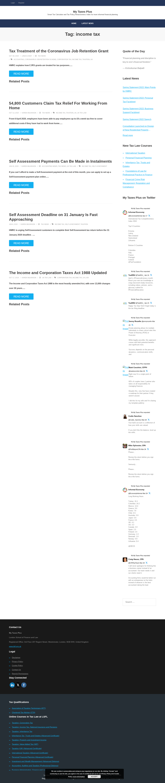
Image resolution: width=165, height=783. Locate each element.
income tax (77, 59)
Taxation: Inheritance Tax (22, 731)
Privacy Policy (17, 661)
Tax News (42, 56)
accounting (19, 59)
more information (79, 777)
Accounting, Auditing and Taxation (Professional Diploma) (35, 766)
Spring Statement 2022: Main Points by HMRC (139, 89)
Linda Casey (27, 56)
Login (13, 3)
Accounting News (49, 166)
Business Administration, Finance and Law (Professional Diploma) (38, 770)
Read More (21, 73)
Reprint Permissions (20, 674)
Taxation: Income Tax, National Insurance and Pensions (34, 727)
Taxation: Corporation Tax (22, 723)
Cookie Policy (17, 665)
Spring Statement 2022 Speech (137, 119)
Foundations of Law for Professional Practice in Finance (137, 173)
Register (21, 3)
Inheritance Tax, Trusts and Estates (136, 164)
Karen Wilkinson (29, 113)
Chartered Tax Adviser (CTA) (23, 712)
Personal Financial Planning (139, 158)
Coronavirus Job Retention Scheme (40, 59)
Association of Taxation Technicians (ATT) (29, 708)
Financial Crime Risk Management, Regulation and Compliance (136, 183)
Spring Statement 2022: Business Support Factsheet (138, 110)
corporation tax (64, 59)
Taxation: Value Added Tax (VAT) (25, 744)
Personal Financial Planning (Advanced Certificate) (32, 757)
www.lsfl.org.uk (15, 646)
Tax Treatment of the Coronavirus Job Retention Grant (58, 51)
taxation (86, 59)
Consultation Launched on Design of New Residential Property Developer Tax (138, 128)
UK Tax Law (71, 166)
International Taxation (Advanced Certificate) (30, 753)
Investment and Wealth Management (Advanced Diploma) (35, 761)
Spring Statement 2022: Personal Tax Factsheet (138, 100)
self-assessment (99, 166)
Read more (128, 135)
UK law (86, 278)
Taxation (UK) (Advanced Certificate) (27, 748)
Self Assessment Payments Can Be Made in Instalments (60, 161)
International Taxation (135, 153)
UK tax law (81, 113)
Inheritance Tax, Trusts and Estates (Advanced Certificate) (35, 736)
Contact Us (16, 670)
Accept (94, 776)
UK (91, 59)
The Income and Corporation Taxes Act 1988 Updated (58, 273)
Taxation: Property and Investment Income (29, 740)
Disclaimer (16, 657)
